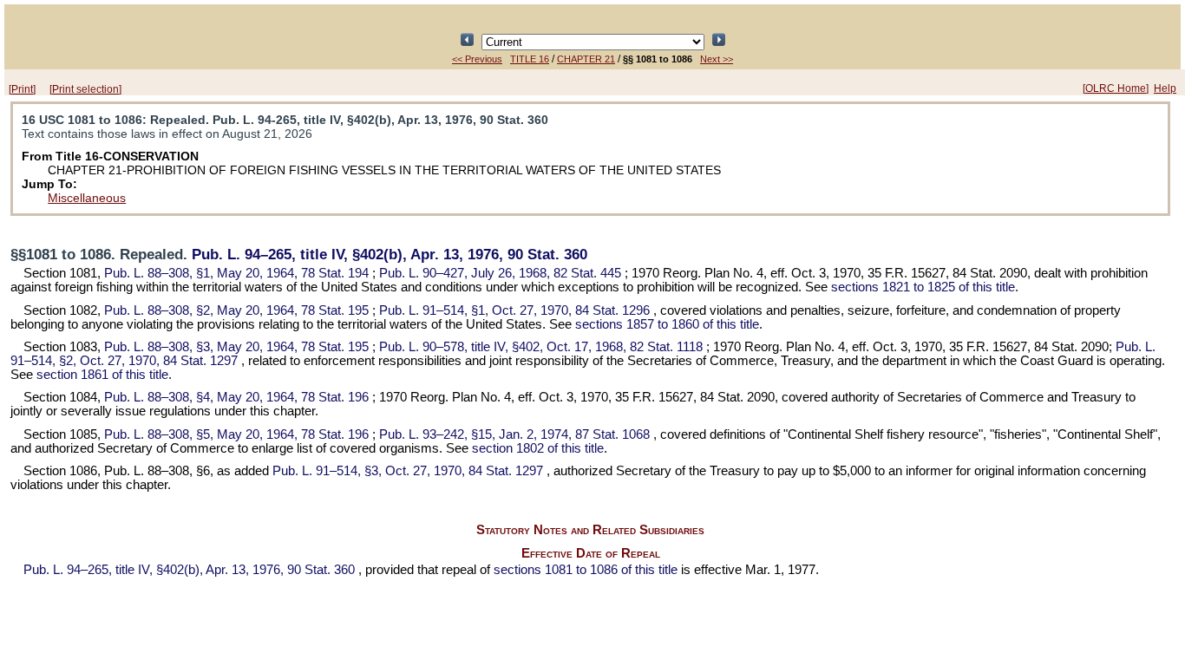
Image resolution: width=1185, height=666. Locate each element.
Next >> (716, 59)
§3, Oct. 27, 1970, (407, 471)
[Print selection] (85, 89)
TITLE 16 (529, 59)
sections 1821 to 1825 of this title (923, 287)
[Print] (22, 89)
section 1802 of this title (538, 448)
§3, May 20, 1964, (236, 347)
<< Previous (477, 59)
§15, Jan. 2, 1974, (514, 434)
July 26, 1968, (500, 273)
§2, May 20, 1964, (236, 310)
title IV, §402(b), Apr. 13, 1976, (389, 254)
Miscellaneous (87, 198)
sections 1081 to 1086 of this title (586, 570)
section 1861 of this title (102, 375)
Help (1165, 88)
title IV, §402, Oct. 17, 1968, (541, 347)
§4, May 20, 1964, (236, 397)
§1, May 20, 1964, (236, 273)
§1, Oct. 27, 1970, (514, 310)
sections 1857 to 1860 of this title (667, 324)
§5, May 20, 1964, (236, 434)
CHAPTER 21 (586, 59)
